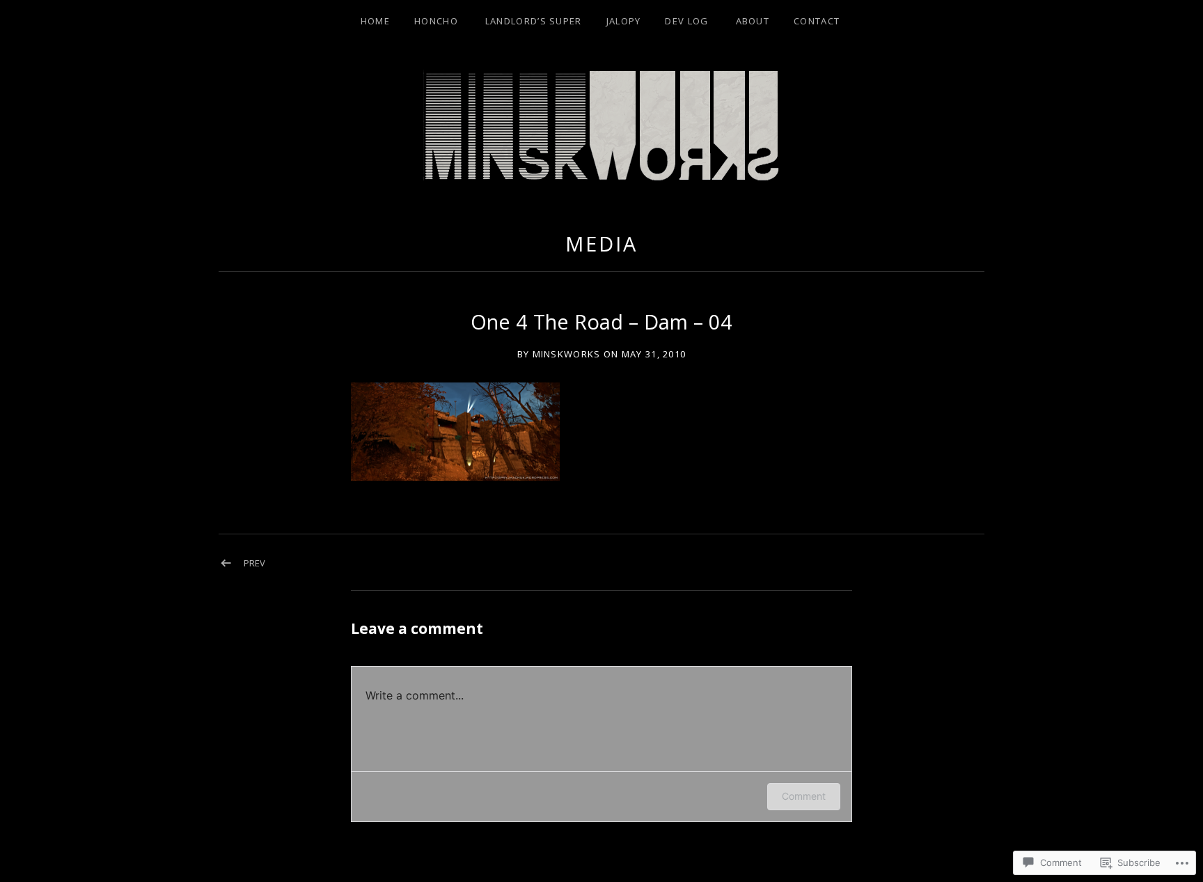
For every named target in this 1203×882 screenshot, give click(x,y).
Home (375, 21)
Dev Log (686, 21)
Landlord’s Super (533, 21)
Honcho (436, 21)
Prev (254, 563)
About (753, 21)
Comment (804, 796)
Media (601, 243)
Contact (817, 21)
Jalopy (623, 21)
